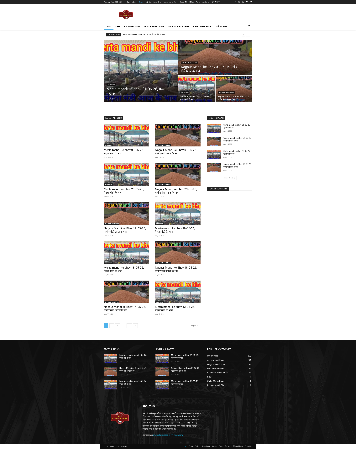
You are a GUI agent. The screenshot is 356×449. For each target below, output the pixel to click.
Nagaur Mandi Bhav (189, 63)
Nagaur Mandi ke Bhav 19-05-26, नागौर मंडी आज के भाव (125, 230)
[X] (243, 2)
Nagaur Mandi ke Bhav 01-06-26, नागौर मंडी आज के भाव (176, 151)
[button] (249, 26)
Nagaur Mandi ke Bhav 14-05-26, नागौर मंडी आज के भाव (125, 308)
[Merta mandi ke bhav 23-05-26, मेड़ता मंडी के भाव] (196, 89)
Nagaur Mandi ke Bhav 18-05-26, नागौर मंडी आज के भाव (176, 269)
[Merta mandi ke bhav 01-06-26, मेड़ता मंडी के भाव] (141, 71)
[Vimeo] (246, 2)
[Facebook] (235, 2)
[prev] (243, 34)
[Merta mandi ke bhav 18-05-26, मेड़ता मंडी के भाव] (126, 252)
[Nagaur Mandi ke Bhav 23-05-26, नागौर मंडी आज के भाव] (234, 89)
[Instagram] (239, 2)
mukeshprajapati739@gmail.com (168, 435)
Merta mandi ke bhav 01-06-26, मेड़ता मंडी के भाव (144, 34)
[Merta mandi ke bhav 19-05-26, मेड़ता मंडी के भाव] (178, 213)
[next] (248, 34)
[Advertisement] (198, 14)
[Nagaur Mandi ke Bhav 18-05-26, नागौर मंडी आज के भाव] (178, 252)
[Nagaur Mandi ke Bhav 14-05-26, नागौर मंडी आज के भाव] (126, 292)
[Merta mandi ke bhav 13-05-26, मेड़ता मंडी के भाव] (178, 292)
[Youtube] (250, 2)
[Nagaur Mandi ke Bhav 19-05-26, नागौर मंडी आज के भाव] (126, 213)
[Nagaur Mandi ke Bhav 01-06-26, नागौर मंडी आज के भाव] (215, 57)
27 (129, 326)
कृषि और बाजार (111, 84)
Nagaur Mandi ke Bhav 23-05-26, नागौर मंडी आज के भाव (176, 191)
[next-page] (135, 325)
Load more (228, 178)
